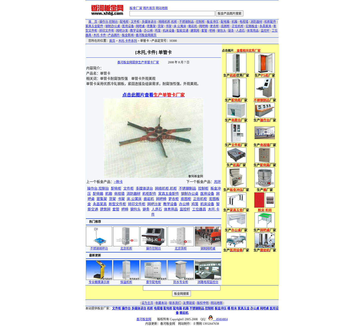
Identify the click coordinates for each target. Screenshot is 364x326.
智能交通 (182, 30)
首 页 (92, 22)
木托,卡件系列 (127, 41)
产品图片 (114, 35)
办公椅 (148, 30)
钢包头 (221, 30)
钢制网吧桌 (208, 248)
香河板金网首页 (146, 35)
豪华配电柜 (153, 282)
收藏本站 (161, 303)
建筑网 (194, 30)
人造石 (240, 30)
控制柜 (200, 22)
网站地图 (162, 8)
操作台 (126, 308)
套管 (204, 30)
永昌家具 (265, 26)
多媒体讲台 (149, 22)
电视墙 (243, 22)
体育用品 (253, 30)
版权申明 (203, 303)
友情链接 (189, 303)
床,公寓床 (180, 26)
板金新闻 (128, 35)
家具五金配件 (94, 26)
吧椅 (212, 30)
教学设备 (136, 30)
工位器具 (199, 209)
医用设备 (128, 26)
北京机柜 (126, 248)
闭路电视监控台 (208, 282)
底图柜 (225, 26)
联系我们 (175, 303)
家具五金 (244, 308)
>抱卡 (118, 182)
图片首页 (149, 8)
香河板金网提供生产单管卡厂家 (138, 62)
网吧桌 (140, 26)
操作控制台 (153, 248)
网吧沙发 (122, 30)
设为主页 (147, 303)
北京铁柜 (181, 248)
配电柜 (124, 22)
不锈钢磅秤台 (99, 248)
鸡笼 (158, 30)
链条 (231, 30)
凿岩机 (192, 26)
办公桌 (254, 308)
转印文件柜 (106, 30)
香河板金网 (143, 319)
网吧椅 (203, 26)
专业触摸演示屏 (99, 282)
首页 (112, 41)
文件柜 (135, 22)
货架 (161, 26)
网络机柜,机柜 (167, 22)
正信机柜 (238, 26)
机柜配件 (270, 22)
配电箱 (225, 22)
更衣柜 (214, 26)
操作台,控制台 (108, 22)
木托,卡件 (99, 35)
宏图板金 (252, 26)
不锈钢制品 (186, 22)
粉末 (234, 308)
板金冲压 (213, 22)
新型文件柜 (117, 204)
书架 (169, 26)
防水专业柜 (180, 282)
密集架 (151, 26)
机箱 (234, 22)
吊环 (217, 182)
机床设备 (169, 30)
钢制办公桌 (112, 26)
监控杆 (265, 30)
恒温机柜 (126, 282)
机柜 (150, 308)
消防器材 (256, 22)
